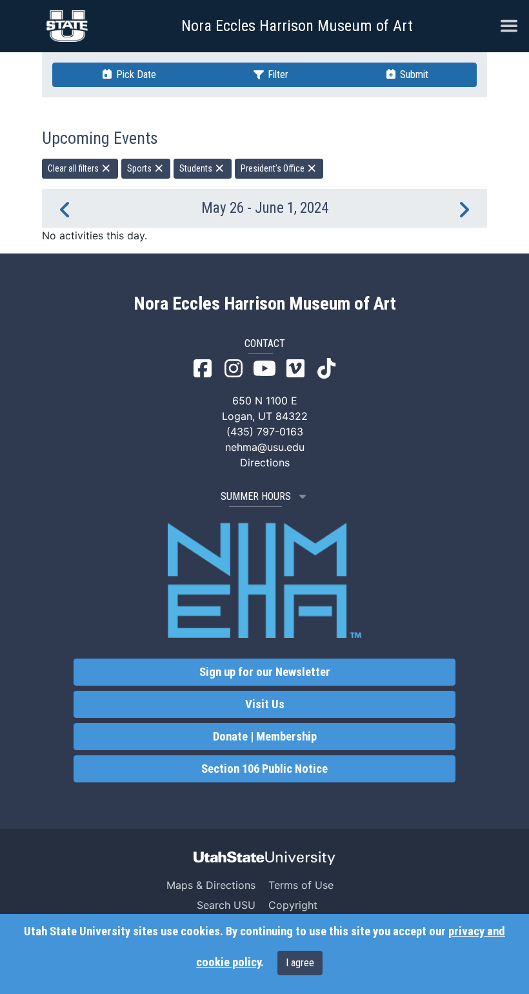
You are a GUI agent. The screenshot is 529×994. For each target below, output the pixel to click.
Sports (140, 168)
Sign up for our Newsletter (264, 672)
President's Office (273, 168)
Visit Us (264, 704)
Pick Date (135, 74)
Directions (265, 462)
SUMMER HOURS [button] (256, 496)
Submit (412, 74)
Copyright (292, 905)
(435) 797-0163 (264, 431)
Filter (276, 74)
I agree (300, 963)
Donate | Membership (265, 737)
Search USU (226, 905)
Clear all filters (74, 168)
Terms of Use (301, 885)
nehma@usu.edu (264, 447)
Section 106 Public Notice (264, 769)
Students (196, 168)
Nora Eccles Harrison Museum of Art (297, 26)
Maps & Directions (210, 885)
